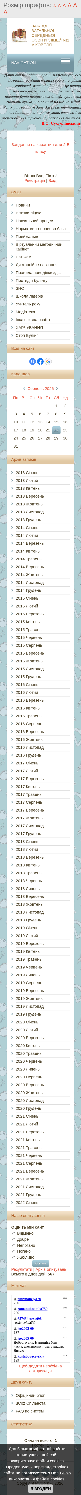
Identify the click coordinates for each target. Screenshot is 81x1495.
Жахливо (25, 1257)
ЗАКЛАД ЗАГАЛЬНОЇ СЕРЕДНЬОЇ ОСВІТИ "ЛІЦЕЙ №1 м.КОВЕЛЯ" (50, 35)
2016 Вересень (30, 731)
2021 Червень (29, 1155)
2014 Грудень (28, 590)
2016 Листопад (30, 747)
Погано (24, 1251)
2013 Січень (27, 472)
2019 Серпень (29, 983)
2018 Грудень (28, 920)
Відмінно (25, 1233)
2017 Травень (28, 794)
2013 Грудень (28, 520)
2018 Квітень (28, 865)
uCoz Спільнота (30, 1403)
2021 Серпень (29, 1163)
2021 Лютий (27, 1124)
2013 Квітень (28, 488)
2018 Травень (28, 873)
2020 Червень (29, 1061)
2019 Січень (27, 928)
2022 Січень (27, 1202)
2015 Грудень (28, 677)
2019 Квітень (28, 951)
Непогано (26, 1245)
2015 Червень (29, 637)
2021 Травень (28, 1147)
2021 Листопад (30, 1187)
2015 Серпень (29, 645)
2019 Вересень (30, 990)
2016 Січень (27, 684)
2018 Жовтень (29, 904)
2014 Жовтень (29, 574)
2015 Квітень (28, 622)
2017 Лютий (27, 771)
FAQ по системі (30, 1411)
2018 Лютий (27, 849)
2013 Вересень (30, 496)
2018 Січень (27, 841)
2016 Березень (30, 700)
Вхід (52, 180)
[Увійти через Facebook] (40, 361)
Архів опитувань (51, 1269)
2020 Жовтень (29, 1092)
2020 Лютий (27, 1030)
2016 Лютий (27, 692)
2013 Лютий (27, 480)
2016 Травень (28, 716)
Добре (23, 1239)
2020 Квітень (28, 1045)
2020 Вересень (30, 1085)
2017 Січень (27, 763)
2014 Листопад (30, 582)
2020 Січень (27, 1022)
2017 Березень (30, 779)
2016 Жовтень (29, 739)
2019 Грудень (28, 1014)
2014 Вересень (30, 567)
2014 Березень (30, 543)
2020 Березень (30, 1038)
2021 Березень (30, 1132)
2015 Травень (28, 629)
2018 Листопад (30, 912)
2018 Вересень (30, 896)
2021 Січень (27, 1116)
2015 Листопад (30, 669)
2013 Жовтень (29, 504)
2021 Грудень (28, 1195)
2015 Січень (27, 598)
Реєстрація (35, 180)
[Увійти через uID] (32, 361)
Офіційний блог (30, 1395)
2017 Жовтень (29, 818)
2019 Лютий (27, 936)
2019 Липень (28, 975)
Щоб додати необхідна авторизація (40, 1368)
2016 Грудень (28, 755)
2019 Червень (29, 967)
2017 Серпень (29, 802)
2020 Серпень (29, 1077)
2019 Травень (28, 959)
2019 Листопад (30, 1006)
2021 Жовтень (29, 1179)
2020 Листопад (30, 1100)
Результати (21, 1269)
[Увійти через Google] (48, 361)
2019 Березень (30, 943)
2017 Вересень (30, 810)
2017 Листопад (30, 826)
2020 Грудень (28, 1108)
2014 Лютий (27, 535)
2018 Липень (28, 888)
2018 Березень (30, 857)
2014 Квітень (28, 551)
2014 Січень (27, 527)
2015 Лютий (27, 606)
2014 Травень (28, 559)
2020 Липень (28, 1069)
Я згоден (40, 1488)
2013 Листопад (30, 512)
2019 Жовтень (29, 998)
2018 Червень (29, 881)
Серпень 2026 (40, 388)
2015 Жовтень (29, 661)
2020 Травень (28, 1053)
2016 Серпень (29, 724)
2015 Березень (30, 614)
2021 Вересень (30, 1171)
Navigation (23, 63)
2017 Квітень (28, 786)
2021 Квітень (28, 1140)
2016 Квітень (28, 708)
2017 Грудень (28, 833)
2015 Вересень (30, 653)
